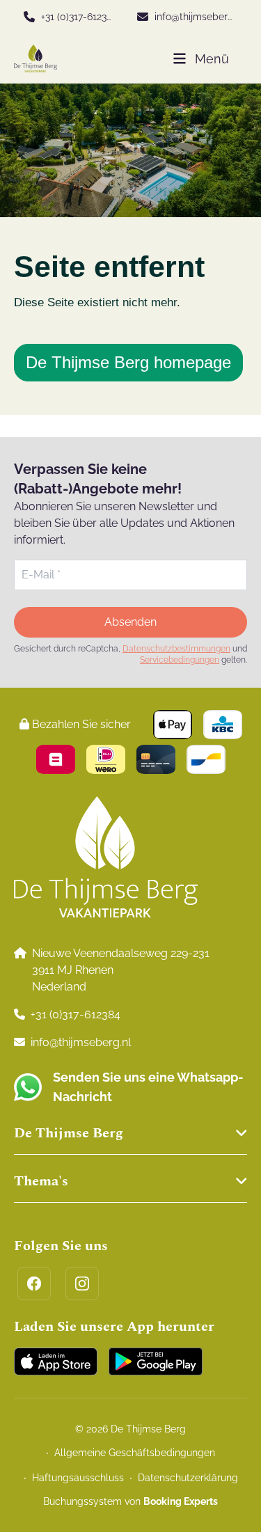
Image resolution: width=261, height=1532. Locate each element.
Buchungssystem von (130, 1501)
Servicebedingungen (179, 660)
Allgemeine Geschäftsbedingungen (134, 1452)
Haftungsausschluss (78, 1477)
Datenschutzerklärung (188, 1477)
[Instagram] (82, 1283)
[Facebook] (34, 1283)
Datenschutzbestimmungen (176, 649)
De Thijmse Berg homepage (128, 362)
